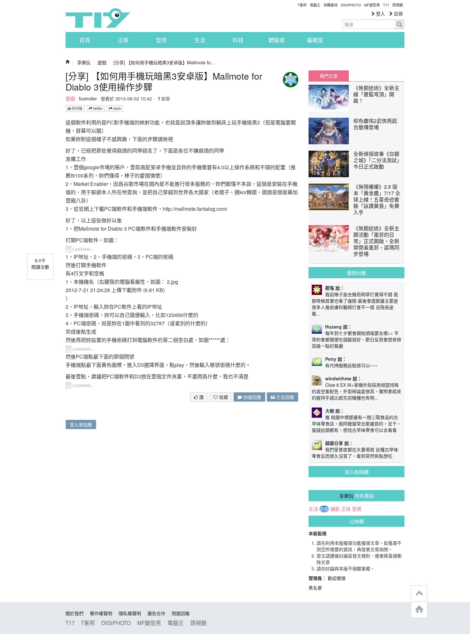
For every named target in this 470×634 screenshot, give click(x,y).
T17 (98, 18)
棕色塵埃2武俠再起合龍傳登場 (375, 124)
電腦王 (315, 4)
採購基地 (331, 4)
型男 (161, 40)
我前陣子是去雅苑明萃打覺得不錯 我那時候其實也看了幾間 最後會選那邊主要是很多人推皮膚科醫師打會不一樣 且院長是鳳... (355, 304)
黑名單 (315, 587)
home (419, 609)
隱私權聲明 (130, 613)
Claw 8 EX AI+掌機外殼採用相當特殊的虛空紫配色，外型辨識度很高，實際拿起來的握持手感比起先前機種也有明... (356, 391)
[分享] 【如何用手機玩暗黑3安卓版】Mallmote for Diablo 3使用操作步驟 (164, 81)
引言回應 (284, 397)
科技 (238, 40)
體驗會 (277, 40)
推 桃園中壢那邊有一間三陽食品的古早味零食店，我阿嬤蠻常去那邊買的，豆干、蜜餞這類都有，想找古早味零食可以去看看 (356, 423)
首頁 (84, 40)
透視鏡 (397, 4)
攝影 (335, 509)
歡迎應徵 (337, 578)
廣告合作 (156, 613)
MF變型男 (372, 4)
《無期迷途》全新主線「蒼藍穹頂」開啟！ (376, 94)
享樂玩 (83, 62)
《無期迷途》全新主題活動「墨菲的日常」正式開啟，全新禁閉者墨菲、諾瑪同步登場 (376, 241)
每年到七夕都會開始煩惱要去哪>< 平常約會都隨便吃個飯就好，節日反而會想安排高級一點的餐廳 (356, 339)
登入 (380, 13)
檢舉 (165, 98)
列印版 (76, 108)
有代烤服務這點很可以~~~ (351, 365)
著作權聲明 (101, 613)
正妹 (123, 40)
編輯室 (315, 40)
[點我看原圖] (81, 248)
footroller (88, 98)
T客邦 (302, 4)
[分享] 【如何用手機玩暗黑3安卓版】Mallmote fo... (164, 62)
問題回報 (181, 613)
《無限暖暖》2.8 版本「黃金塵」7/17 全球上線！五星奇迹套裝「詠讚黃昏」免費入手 (376, 199)
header (419, 594)
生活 (199, 40)
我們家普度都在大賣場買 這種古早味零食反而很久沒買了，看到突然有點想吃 (355, 452)
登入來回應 (81, 424)
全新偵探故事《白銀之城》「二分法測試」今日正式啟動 (376, 160)
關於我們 (74, 613)
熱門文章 (329, 76)
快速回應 (251, 397)
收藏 (223, 397)
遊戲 (102, 62)
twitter (97, 108)
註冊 (398, 13)
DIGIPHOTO (351, 4)
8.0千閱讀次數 (40, 263)
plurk (117, 108)
